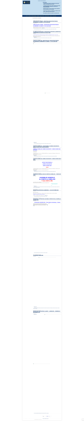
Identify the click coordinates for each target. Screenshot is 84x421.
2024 (33, 20)
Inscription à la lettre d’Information (33, 418)
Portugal (39, 187)
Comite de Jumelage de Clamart (45, 418)
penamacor (37, 187)
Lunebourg (50, 143)
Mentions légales (24, 418)
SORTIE (55, 171)
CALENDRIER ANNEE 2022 (38, 255)
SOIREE (53, 171)
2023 (34, 196)
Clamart (42, 143)
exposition (44, 196)
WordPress (38, 419)
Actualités (36, 20)
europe (43, 143)
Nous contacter (27, 418)
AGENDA (38, 143)
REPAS (49, 171)
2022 (33, 254)
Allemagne (40, 143)
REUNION (51, 171)
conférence (42, 252)
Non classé (39, 20)
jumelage (48, 143)
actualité (36, 143)
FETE (45, 171)
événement (46, 143)
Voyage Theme (40, 419)
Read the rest (35, 142)
